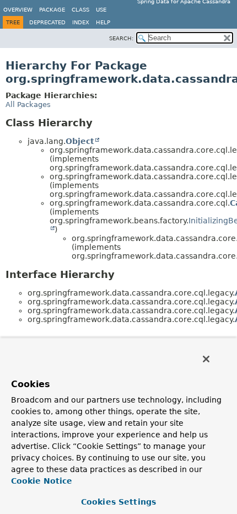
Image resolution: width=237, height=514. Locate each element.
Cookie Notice (41, 480)
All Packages (28, 104)
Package (52, 10)
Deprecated (47, 22)
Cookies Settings (118, 501)
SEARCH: (121, 38)
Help (103, 22)
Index (80, 22)
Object (80, 141)
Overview (18, 10)
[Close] (206, 359)
